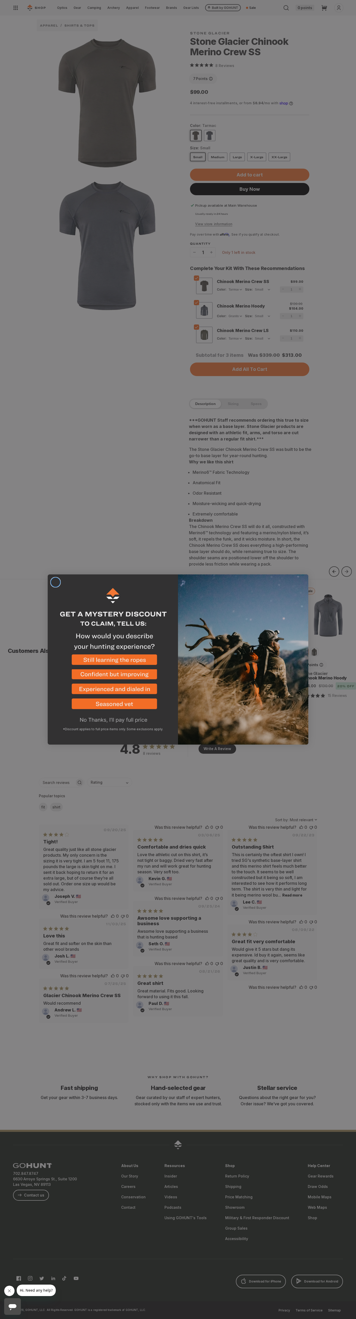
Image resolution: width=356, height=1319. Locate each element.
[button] (113, 661)
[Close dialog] (55, 582)
